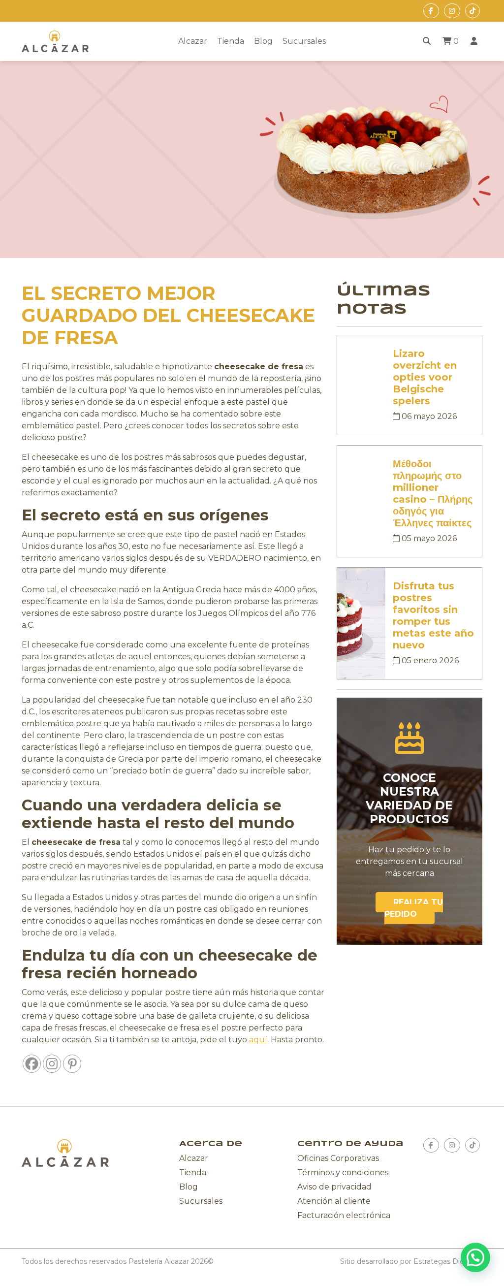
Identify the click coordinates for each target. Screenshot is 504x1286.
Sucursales (304, 41)
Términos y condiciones (342, 1172)
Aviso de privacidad (334, 1186)
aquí (258, 1039)
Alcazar (192, 41)
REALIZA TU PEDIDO (413, 908)
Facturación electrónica (343, 1215)
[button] (475, 1257)
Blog (263, 41)
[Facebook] (32, 1064)
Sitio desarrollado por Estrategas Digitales (411, 1261)
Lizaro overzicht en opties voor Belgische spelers (425, 377)
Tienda (230, 41)
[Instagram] (52, 1064)
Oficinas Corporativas (338, 1158)
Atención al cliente (334, 1201)
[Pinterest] (72, 1064)
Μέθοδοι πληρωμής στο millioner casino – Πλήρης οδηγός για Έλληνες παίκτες (432, 493)
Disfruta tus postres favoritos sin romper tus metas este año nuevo (433, 615)
